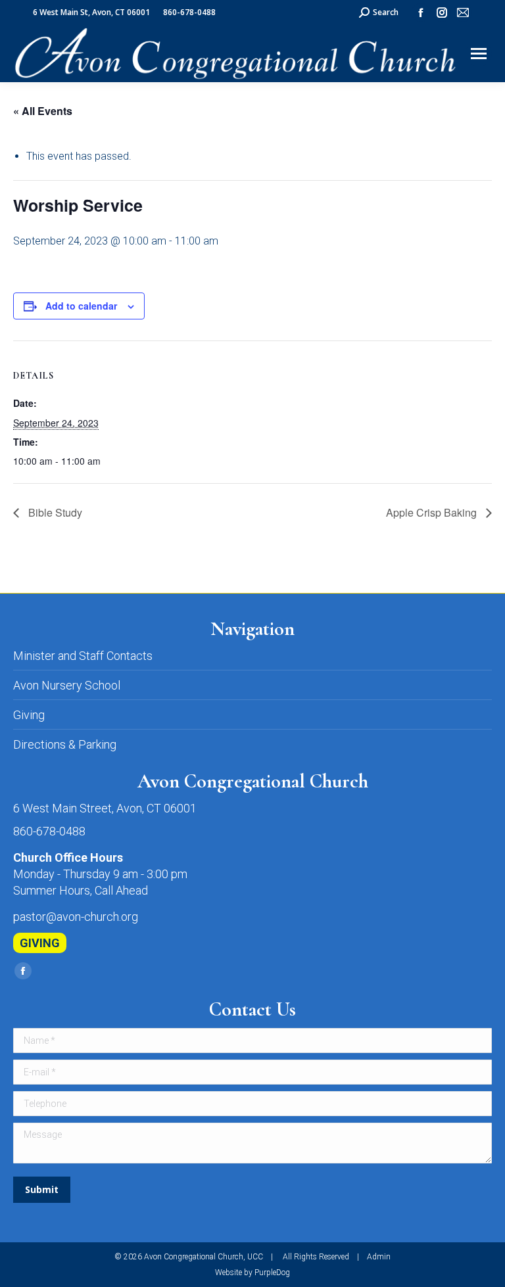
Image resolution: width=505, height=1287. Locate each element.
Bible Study (54, 512)
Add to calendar (81, 305)
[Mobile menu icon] (479, 53)
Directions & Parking (64, 744)
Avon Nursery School (66, 685)
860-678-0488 (49, 831)
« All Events (42, 110)
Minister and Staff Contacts (83, 656)
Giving (29, 715)
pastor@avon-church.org (75, 917)
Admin (379, 1256)
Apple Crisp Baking (432, 512)
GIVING (40, 943)
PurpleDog (272, 1272)
